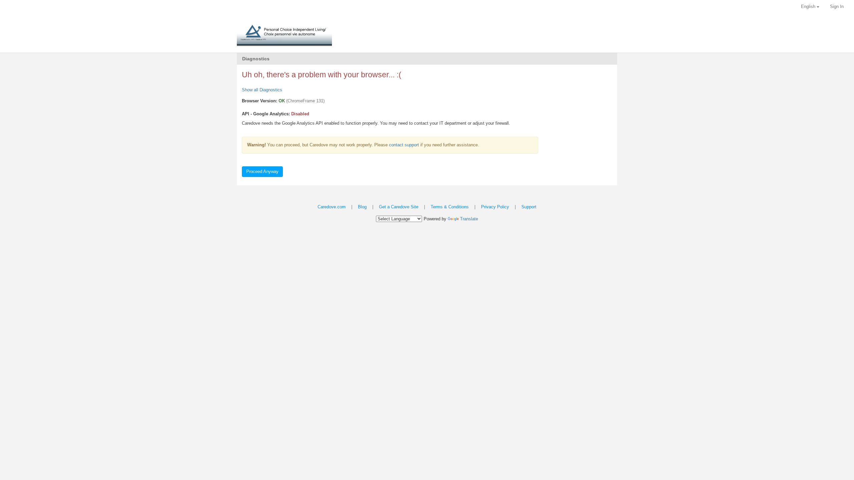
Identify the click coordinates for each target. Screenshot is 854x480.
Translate (469, 218)
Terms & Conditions (450, 206)
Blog (362, 206)
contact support (404, 144)
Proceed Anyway (262, 171)
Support (528, 206)
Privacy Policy (495, 206)
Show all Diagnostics (262, 89)
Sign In (837, 6)
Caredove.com (332, 206)
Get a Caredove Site (398, 206)
